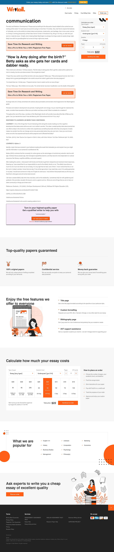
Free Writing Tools (85, 13)
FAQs (94, 13)
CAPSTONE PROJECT (75, 522)
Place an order (14, 494)
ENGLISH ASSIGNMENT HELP (55, 517)
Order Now (83, 2)
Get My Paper (67, 45)
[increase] (103, 47)
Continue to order (68, 403)
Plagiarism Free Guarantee (13, 522)
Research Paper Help (52, 522)
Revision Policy (10, 529)
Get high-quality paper (40, 219)
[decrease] (83, 47)
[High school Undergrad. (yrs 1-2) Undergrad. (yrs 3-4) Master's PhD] (49, 373)
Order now (103, 13)
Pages (83, 44)
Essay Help (28, 522)
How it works (68, 13)
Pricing (76, 13)
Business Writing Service (75, 517)
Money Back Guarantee (12, 517)
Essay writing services (30, 524)
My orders (69, 8)
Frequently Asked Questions (13, 524)
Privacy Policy (9, 520)
